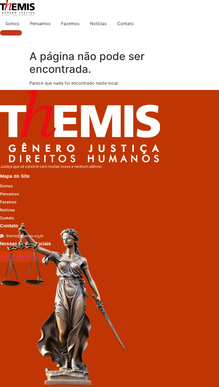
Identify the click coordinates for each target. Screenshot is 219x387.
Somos (12, 23)
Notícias (98, 23)
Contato (125, 23)
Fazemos (70, 23)
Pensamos (40, 23)
